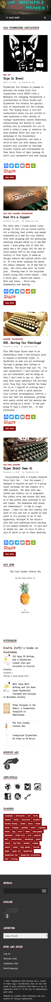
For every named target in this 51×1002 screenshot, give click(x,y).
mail (6, 839)
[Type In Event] (25, 54)
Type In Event (13, 78)
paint (38, 839)
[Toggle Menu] (44, 891)
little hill (20, 835)
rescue (7, 847)
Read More (9, 177)
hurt (20, 831)
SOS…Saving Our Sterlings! (22, 342)
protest (27, 843)
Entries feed (10, 958)
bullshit (36, 820)
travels (36, 847)
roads (15, 847)
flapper (15, 827)
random (35, 843)
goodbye (25, 827)
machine (37, 835)
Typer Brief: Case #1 (17, 468)
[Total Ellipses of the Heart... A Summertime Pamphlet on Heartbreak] (8, 708)
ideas (27, 831)
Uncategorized (27, 213)
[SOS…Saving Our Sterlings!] (25, 325)
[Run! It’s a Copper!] (25, 199)
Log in (7, 953)
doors (30, 823)
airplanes (9, 816)
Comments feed (11, 963)
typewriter (28, 851)
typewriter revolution (30, 855)
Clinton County (11, 823)
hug (13, 831)
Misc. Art (6, 75)
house (7, 831)
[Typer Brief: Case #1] (25, 451)
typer (7, 851)
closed (22, 823)
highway (42, 827)
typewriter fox (11, 855)
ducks (7, 827)
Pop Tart (17, 843)
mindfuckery (16, 839)
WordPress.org (11, 968)
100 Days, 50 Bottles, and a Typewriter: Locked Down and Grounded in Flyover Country (19, 663)
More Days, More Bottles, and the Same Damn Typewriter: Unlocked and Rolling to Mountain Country (19, 690)
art (29, 816)
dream (37, 823)
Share (10, 171)
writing (14, 859)
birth (35, 816)
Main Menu (14, 17)
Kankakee (9, 835)
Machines (16, 213)
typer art (16, 851)
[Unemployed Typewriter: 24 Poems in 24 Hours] (8, 739)
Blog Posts (7, 213)
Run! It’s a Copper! (16, 217)
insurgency (37, 831)
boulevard (25, 820)
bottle (16, 820)
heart (33, 827)
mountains (29, 839)
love (29, 835)
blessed (8, 820)
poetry (7, 843)
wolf (6, 859)
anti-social (20, 816)
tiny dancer (25, 847)
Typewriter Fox (28, 82)
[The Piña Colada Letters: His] (8, 726)
